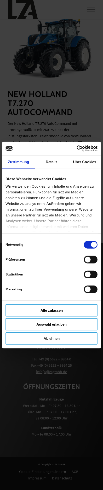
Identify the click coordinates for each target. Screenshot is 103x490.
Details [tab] (51, 162)
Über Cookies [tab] (84, 162)
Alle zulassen (51, 310)
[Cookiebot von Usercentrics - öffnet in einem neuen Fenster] (76, 148)
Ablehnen (52, 338)
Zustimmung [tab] (18, 162)
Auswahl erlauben (51, 324)
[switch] (90, 259)
